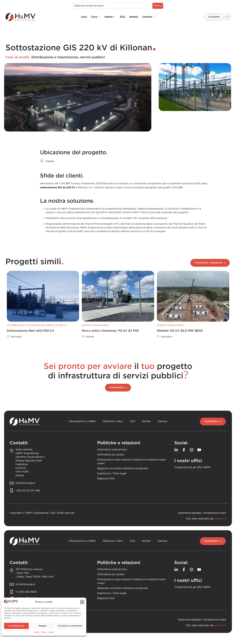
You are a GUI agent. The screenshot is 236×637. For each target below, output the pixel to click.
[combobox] (112, 6)
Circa (94, 17)
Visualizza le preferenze (70, 626)
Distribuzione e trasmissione (54, 57)
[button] (82, 602)
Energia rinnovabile (95, 325)
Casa (84, 17)
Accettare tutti (16, 626)
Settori (108, 17)
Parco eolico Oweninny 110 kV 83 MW (110, 330)
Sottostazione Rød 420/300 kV (30, 330)
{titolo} (36, 632)
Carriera (147, 17)
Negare (42, 626)
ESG (122, 17)
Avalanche (220, 519)
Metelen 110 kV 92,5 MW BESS (180, 330)
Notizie (133, 17)
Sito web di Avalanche (23, 515)
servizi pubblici (92, 57)
